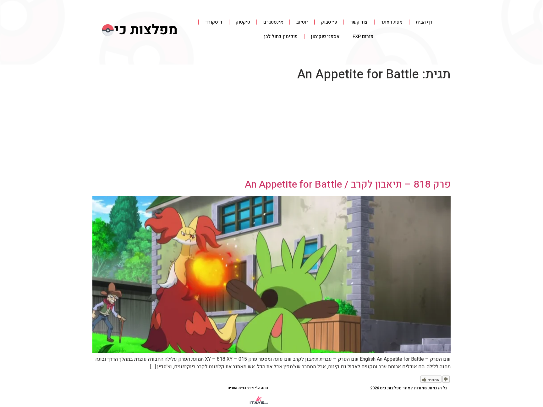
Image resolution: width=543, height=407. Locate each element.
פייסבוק (329, 22)
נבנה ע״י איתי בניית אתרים (248, 388)
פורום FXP (363, 36)
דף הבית (424, 22)
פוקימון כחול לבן (281, 36)
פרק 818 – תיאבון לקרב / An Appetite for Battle (348, 184)
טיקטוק (243, 22)
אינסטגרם (273, 22)
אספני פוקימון (325, 36)
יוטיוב (302, 22)
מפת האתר (392, 22)
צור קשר (359, 22)
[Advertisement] (271, 131)
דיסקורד (213, 22)
